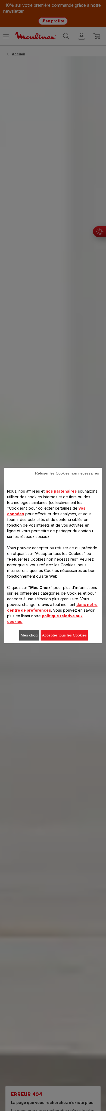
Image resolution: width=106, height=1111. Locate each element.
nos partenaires (61, 491)
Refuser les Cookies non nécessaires (67, 473)
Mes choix (29, 635)
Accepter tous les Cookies (64, 635)
